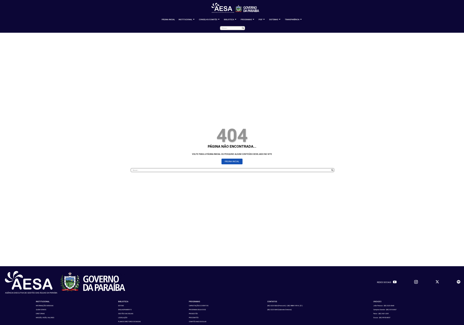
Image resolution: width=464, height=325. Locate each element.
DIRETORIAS (40, 313)
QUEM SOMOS (41, 310)
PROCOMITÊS (194, 317)
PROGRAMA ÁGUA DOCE (197, 310)
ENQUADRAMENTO (125, 310)
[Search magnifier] (243, 28)
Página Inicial (168, 19)
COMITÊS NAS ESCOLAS (197, 321)
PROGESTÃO (193, 313)
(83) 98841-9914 (293, 306)
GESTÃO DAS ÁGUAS (125, 313)
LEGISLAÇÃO (122, 317)
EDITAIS (121, 306)
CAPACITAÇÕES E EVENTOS (198, 306)
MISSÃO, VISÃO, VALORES (45, 317)
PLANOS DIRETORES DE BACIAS (129, 321)
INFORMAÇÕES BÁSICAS (44, 306)
